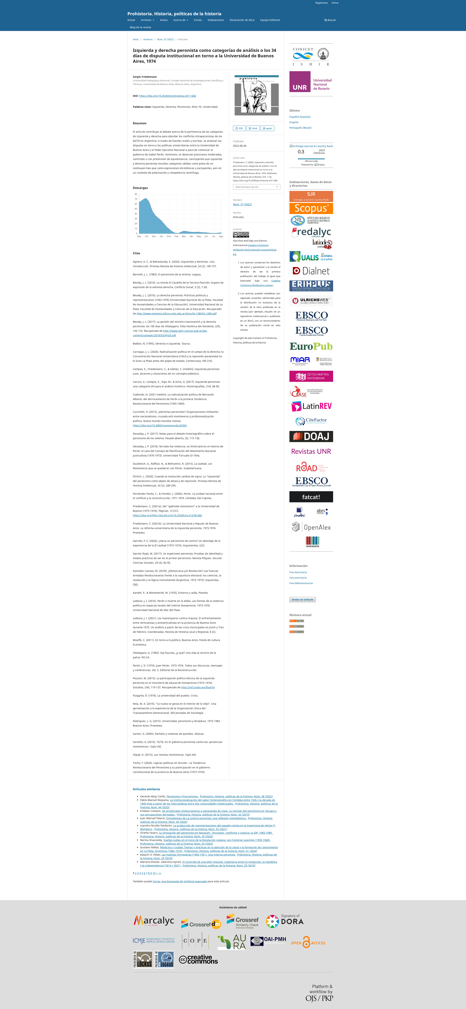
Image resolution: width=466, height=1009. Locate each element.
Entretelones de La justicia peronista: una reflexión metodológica (206, 818)
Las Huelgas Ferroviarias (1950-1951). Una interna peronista (199, 854)
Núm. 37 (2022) (165, 39)
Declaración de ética (242, 20)
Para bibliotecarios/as (301, 583)
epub (269, 128)
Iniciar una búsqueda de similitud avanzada (180, 881)
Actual (131, 20)
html (254, 128)
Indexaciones (216, 20)
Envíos (198, 20)
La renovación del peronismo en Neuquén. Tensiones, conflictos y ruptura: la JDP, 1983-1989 (216, 832)
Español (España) (300, 116)
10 (154, 873)
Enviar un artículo (302, 599)
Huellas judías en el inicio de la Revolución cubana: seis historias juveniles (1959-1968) (216, 840)
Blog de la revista (140, 27)
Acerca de (179, 20)
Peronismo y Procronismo (182, 796)
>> (159, 873)
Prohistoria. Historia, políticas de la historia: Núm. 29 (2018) (219, 865)
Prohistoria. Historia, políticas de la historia (174, 14)
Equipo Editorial (270, 20)
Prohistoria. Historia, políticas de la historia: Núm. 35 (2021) (190, 829)
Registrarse (321, 2)
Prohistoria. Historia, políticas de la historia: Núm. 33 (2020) (176, 836)
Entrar (335, 2)
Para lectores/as (298, 572)
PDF (240, 128)
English (294, 122)
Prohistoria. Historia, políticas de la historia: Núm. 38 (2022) (236, 796)
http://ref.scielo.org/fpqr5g (198, 687)
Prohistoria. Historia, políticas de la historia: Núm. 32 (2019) (213, 814)
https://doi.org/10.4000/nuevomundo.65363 (160, 425)
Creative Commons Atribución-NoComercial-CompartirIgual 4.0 (254, 250)
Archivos (146, 20)
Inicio (136, 39)
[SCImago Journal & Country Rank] (311, 146)
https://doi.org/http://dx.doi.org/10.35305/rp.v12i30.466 (167, 515)
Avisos (164, 20)
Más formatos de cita (247, 187)
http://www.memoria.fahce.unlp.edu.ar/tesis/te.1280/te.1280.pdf (177, 313)
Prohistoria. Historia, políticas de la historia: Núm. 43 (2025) (176, 843)
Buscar (331, 20)
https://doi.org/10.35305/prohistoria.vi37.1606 (167, 96)
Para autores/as (298, 577)
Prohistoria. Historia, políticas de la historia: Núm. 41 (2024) (220, 851)
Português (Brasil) (300, 127)
